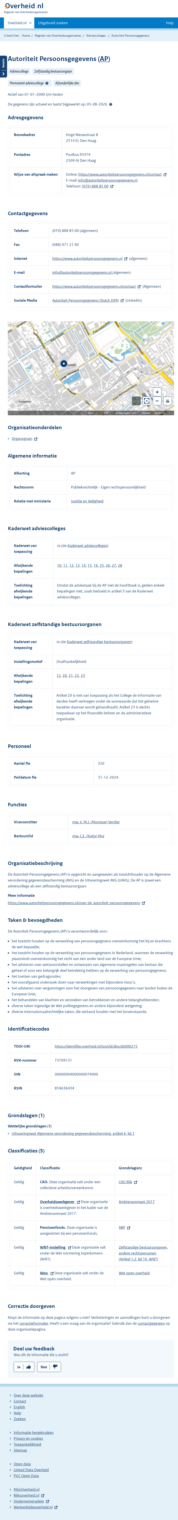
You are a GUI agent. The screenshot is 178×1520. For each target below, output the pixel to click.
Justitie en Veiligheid (87, 501)
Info (106, 412)
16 (96, 565)
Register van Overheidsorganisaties (58, 35)
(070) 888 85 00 (95, 186)
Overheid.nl (17, 24)
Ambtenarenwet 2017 (137, 1201)
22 (77, 675)
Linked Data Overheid (31, 1469)
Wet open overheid (134, 1273)
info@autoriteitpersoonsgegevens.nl (107, 180)
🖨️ (167, 401)
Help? (47, 83)
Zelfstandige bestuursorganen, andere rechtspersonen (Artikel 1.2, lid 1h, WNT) (143, 1253)
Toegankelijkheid (27, 1444)
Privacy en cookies (28, 1438)
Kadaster (147, 413)
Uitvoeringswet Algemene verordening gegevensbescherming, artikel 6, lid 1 (73, 1133)
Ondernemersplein (29, 1501)
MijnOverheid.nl (27, 1489)
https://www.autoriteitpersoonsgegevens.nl (87, 258)
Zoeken (20, 1418)
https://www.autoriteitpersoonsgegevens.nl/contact (120, 174)
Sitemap (20, 1450)
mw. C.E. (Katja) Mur (88, 836)
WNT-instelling (53, 1247)
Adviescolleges (96, 35)
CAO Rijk (125, 1182)
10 (59, 565)
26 (108, 565)
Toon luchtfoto (136, 401)
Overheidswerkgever (57, 1201)
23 (83, 675)
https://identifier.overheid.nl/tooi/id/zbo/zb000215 (96, 1046)
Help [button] (170, 22)
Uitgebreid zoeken (53, 22)
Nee (44, 1367)
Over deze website (28, 1395)
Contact (20, 1401)
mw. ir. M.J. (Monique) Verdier (96, 822)
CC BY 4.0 (161, 413)
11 (65, 565)
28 (120, 565)
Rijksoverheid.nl (26, 1495)
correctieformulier (34, 1323)
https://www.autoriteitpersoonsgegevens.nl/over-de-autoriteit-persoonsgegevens (74, 902)
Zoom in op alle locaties (147, 401)
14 (83, 565)
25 (102, 565)
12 (71, 565)
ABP (122, 1227)
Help (17, 1413)
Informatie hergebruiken (34, 1432)
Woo (44, 1273)
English (19, 1407)
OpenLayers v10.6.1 (128, 413)
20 (65, 675)
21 (71, 675)
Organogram (22, 438)
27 (114, 565)
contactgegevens (151, 1323)
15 (89, 565)
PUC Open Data (26, 1475)
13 (77, 565)
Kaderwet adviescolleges (87, 545)
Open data (22, 1464)
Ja (18, 1367)
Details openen (3, 66)
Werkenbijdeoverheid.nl (33, 1507)
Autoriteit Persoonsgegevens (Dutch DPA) (85, 300)
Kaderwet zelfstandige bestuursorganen (99, 641)
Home (26, 35)
